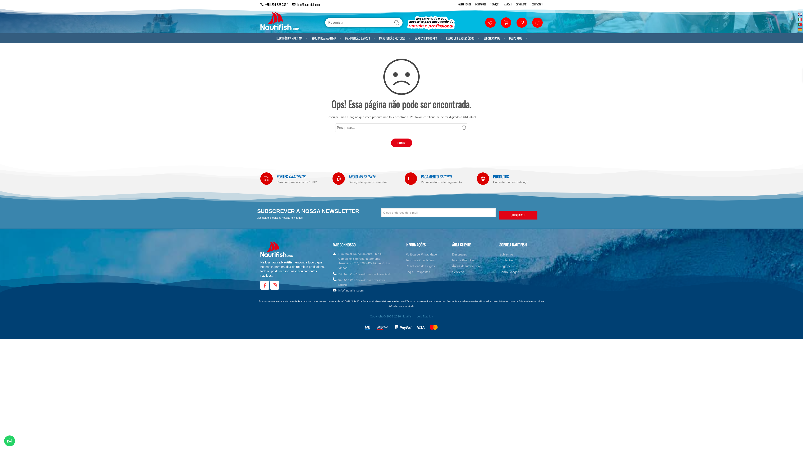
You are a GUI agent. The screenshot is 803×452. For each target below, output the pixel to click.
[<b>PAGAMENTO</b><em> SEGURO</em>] (411, 178)
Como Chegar (509, 272)
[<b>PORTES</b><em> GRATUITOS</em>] (266, 178)
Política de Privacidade (421, 254)
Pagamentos (508, 266)
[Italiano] (800, 19)
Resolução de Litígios (420, 266)
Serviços (495, 4)
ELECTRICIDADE (492, 38)
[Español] (800, 29)
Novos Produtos (463, 260)
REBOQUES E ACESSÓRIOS (460, 38)
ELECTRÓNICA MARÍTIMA (289, 38)
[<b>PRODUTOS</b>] (483, 178)
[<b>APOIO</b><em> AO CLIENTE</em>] (338, 178)
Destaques (480, 4)
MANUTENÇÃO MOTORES (392, 38)
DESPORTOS (515, 38)
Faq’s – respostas (418, 272)
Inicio (402, 142)
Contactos (537, 4)
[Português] (800, 24)
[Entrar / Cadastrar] (490, 23)
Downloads (522, 4)
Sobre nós (506, 254)
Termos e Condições (420, 260)
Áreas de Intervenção (466, 266)
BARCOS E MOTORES (426, 38)
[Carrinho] (506, 22)
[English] (800, 13)
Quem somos (464, 4)
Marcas (508, 4)
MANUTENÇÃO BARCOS (357, 38)
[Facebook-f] (264, 285)
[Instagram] (274, 285)
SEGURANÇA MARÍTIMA (324, 38)
